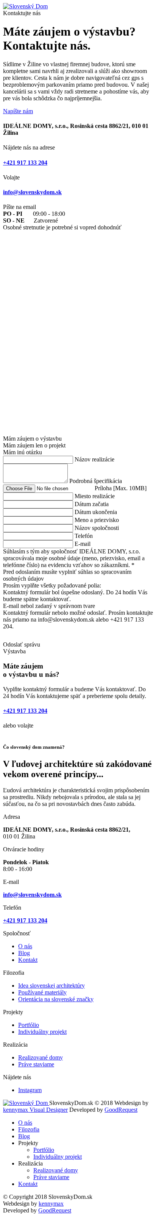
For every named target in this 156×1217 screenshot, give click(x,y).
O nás (25, 946)
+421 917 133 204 (25, 162)
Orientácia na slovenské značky (56, 999)
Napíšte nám (18, 111)
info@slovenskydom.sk (32, 192)
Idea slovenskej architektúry (51, 985)
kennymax (51, 1203)
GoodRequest (121, 1109)
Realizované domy (40, 1057)
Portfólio (28, 1025)
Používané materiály (42, 992)
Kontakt (27, 960)
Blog (24, 953)
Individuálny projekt (42, 1031)
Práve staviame (36, 1064)
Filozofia (28, 1129)
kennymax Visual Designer (35, 1109)
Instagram (30, 1090)
